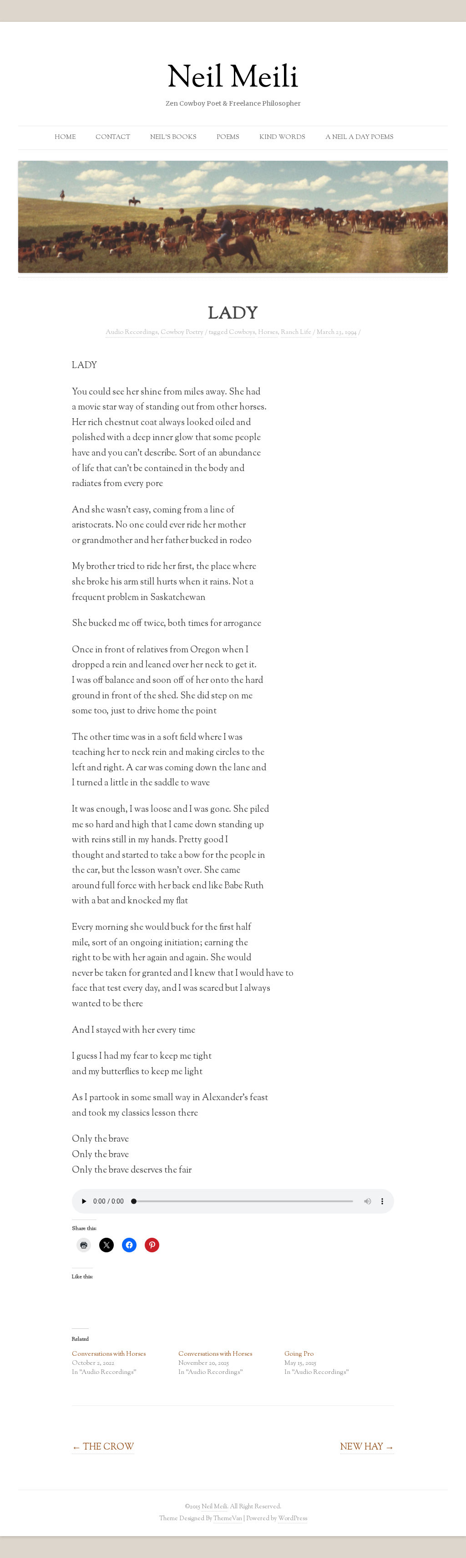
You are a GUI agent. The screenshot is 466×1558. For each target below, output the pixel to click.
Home (65, 137)
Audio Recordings (131, 332)
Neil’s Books (173, 137)
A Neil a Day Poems (359, 137)
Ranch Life (296, 332)
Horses (268, 332)
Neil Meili (233, 79)
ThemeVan (227, 1518)
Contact (113, 137)
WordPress (292, 1518)
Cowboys (242, 332)
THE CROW (103, 1447)
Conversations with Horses (109, 1354)
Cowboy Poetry (182, 332)
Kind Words (282, 137)
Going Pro (299, 1354)
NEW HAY (367, 1447)
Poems (228, 137)
